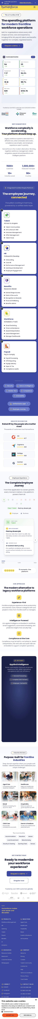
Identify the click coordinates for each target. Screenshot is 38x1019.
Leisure (30, 836)
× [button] (36, 1000)
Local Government (13, 840)
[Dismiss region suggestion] (35, 2)
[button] (19, 1012)
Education (22, 836)
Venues (32, 844)
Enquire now (19, 880)
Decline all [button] (28, 1015)
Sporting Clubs (22, 844)
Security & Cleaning (9, 844)
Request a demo (11, 46)
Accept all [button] (10, 1015)
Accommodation (10, 836)
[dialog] (19, 1008)
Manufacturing (26, 840)
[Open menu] (34, 7)
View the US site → (26, 3)
